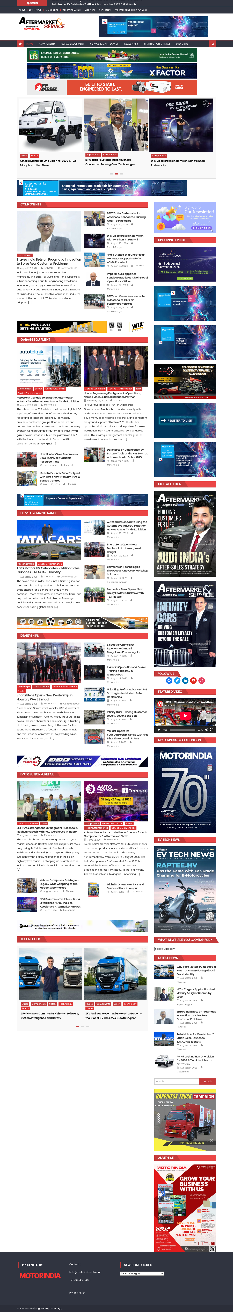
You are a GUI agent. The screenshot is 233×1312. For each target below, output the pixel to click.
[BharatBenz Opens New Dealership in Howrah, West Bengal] (94, 549)
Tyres (138, 388)
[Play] (159, 729)
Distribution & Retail (37, 774)
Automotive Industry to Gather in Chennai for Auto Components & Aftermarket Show (116, 834)
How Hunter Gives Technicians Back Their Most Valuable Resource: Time (59, 457)
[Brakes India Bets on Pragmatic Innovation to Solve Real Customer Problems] (49, 231)
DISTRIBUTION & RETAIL (157, 43)
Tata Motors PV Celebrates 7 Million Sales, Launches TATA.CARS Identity (48, 570)
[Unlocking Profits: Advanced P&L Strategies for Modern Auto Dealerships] (94, 694)
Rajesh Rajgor (114, 228)
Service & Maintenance (30, 393)
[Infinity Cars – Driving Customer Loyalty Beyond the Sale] (94, 717)
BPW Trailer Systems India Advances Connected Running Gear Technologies (126, 216)
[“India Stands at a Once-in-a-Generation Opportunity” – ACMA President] (94, 260)
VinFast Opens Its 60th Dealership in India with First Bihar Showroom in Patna (127, 734)
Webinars (90, 9)
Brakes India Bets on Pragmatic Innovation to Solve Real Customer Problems (49, 261)
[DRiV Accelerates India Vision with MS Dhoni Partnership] (50, 125)
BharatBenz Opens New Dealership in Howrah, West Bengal (124, 548)
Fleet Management (31, 1000)
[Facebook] (169, 680)
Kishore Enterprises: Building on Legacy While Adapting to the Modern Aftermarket (59, 883)
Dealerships (29, 635)
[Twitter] (177, 680)
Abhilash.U (71, 891)
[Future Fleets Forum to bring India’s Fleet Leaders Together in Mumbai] (49, 972)
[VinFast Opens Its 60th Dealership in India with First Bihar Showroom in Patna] (94, 736)
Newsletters (105, 9)
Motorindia (113, 289)
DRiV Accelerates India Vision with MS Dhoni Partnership (125, 237)
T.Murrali (48, 267)
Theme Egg (55, 1308)
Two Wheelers (122, 1003)
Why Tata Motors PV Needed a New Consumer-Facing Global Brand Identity (196, 970)
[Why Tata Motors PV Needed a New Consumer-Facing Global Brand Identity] (115, 125)
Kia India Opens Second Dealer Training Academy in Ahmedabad (126, 670)
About (22, 9)
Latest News (35, 9)
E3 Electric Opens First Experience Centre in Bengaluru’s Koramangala (123, 648)
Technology (27, 1004)
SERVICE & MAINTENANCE (104, 43)
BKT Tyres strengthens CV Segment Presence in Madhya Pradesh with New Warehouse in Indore (47, 829)
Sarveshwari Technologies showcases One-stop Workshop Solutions (127, 570)
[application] (185, 715)
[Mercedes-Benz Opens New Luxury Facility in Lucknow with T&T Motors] (94, 594)
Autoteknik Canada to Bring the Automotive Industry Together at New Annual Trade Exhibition (48, 399)
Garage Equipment (35, 339)
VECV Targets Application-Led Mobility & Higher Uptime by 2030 (196, 993)
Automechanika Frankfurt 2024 (131, 9)
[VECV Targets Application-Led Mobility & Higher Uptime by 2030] (181, 125)
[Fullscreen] (212, 729)
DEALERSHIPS (131, 43)
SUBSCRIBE (182, 43)
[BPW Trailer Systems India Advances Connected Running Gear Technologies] (94, 218)
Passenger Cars (107, 155)
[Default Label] (193, 680)
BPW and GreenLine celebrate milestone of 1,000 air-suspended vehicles (126, 299)
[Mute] (206, 729)
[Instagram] (185, 680)
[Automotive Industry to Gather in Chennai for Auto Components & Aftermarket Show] (116, 801)
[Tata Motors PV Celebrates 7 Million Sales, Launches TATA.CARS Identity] (49, 540)
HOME (29, 43)
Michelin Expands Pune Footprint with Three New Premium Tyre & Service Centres (60, 476)
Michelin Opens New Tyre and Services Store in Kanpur (125, 886)
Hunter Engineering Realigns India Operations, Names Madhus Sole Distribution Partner (112, 395)
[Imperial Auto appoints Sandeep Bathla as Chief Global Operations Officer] (94, 279)
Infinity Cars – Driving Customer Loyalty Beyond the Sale (127, 713)
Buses (155, 154)
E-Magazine (52, 9)
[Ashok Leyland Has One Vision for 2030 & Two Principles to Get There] (164, 1061)
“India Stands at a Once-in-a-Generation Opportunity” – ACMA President (126, 258)
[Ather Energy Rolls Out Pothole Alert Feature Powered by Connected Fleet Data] (114, 974)
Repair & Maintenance (96, 827)
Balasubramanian (117, 582)
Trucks (165, 154)
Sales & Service (41, 686)
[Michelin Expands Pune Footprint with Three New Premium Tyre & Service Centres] (27, 478)
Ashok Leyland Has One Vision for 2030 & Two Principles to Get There (92, 2)
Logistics (62, 1000)
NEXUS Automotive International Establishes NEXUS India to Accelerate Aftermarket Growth (60, 902)
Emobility (90, 155)
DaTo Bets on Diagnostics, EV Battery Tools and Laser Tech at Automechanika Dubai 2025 (127, 453)
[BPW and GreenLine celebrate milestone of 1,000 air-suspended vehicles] (94, 301)
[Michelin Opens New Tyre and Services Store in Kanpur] (94, 889)
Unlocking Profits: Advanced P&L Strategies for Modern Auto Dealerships (127, 693)
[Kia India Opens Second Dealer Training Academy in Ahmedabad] (94, 672)
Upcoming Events (71, 9)
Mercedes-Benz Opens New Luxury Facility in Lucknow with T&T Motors (125, 592)
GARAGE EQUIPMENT (72, 43)
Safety (74, 1000)
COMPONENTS (30, 204)
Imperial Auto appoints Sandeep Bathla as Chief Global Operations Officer (127, 277)
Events (38, 388)
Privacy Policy (77, 1292)
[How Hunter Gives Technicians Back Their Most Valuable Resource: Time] (27, 459)
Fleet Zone (49, 1000)
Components (47, 43)
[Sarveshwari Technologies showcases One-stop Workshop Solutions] (94, 572)
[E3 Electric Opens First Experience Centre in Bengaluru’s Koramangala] (94, 650)
